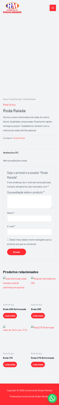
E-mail (11, 226)
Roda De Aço (16, 99)
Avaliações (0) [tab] (10, 152)
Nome (11, 212)
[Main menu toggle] (53, 8)
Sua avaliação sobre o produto (25, 192)
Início (5, 99)
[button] (52, 398)
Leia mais (10, 315)
